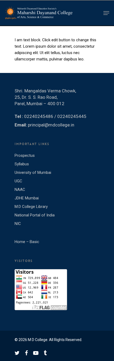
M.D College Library (31, 206)
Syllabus (22, 164)
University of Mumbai (33, 172)
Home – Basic (27, 241)
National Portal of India (35, 215)
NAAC (20, 189)
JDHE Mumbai (27, 198)
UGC (18, 181)
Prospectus (25, 155)
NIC (18, 223)
